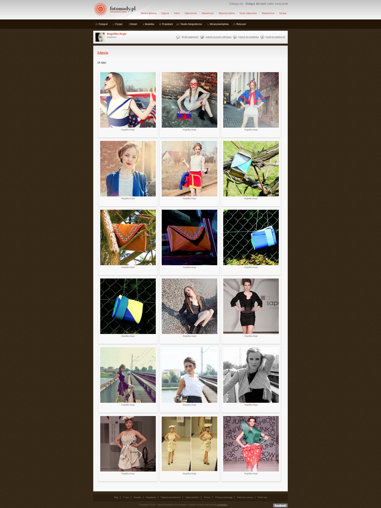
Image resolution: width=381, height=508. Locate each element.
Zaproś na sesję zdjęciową (218, 37)
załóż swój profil (267, 3)
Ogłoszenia (191, 13)
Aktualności (207, 13)
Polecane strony (245, 497)
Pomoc (207, 497)
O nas (126, 497)
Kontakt (137, 497)
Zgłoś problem (192, 497)
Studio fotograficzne (191, 24)
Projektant (167, 24)
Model (133, 24)
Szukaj (282, 13)
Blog (116, 497)
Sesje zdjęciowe (248, 13)
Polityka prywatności (171, 497)
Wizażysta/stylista (219, 24)
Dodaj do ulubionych (275, 37)
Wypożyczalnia (226, 13)
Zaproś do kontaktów (248, 37)
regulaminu (222, 504)
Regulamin (151, 497)
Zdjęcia (165, 13)
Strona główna (149, 13)
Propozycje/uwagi (223, 497)
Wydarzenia (268, 13)
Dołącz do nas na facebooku (280, 505)
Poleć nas (262, 497)
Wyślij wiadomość (190, 37)
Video (177, 13)
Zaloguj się (236, 3)
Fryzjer (119, 24)
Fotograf (103, 24)
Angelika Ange (116, 33)
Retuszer (241, 24)
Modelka (149, 24)
